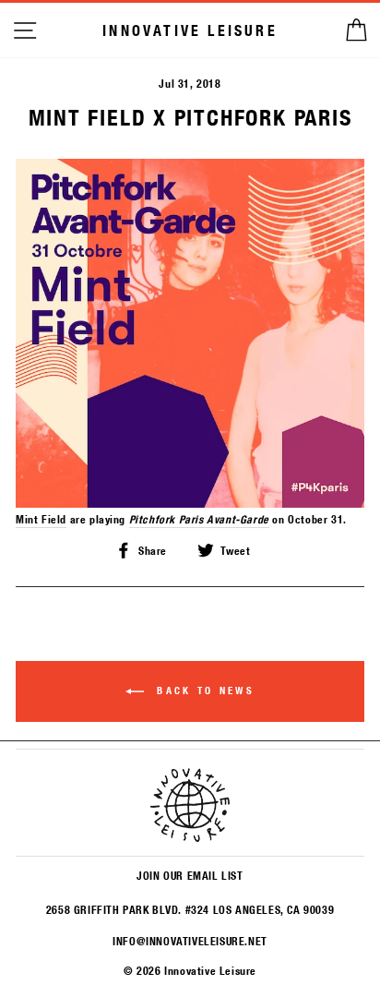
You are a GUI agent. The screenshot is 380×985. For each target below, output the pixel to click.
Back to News (203, 690)
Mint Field (41, 518)
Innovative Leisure (190, 30)
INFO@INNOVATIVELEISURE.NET (190, 940)
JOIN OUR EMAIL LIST (190, 875)
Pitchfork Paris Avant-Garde (199, 518)
